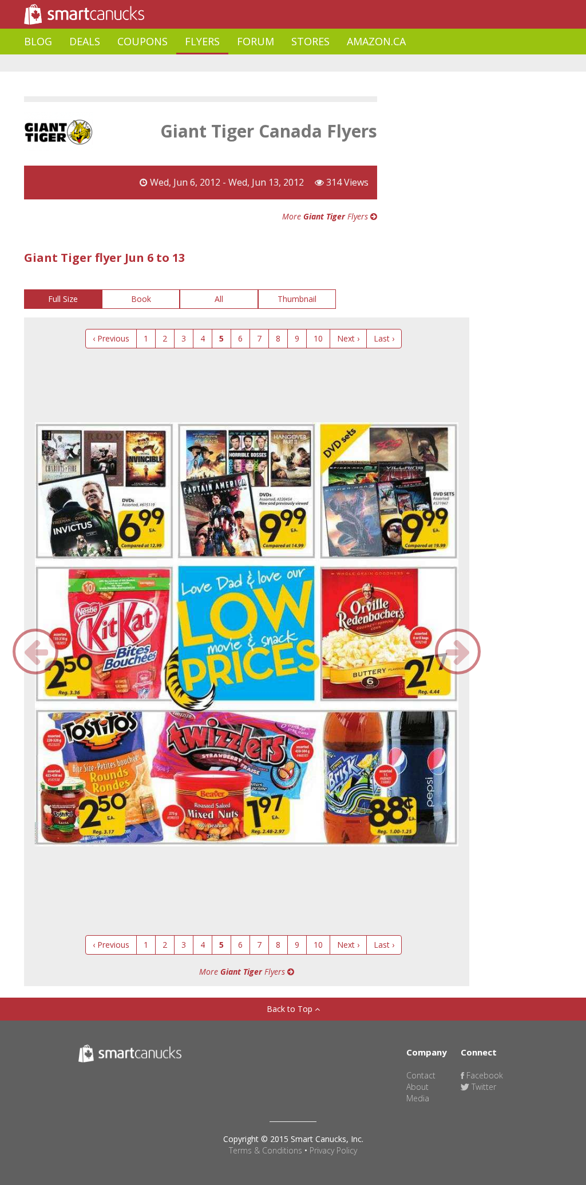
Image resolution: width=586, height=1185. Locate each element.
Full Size (63, 298)
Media (417, 1098)
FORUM (255, 41)
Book (141, 298)
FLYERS (202, 41)
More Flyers (326, 216)
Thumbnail (297, 298)
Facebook (483, 1075)
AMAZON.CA (376, 41)
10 (318, 338)
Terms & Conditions (265, 1150)
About (417, 1086)
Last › (384, 338)
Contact (420, 1075)
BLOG (38, 41)
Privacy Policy (333, 1150)
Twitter (482, 1086)
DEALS (84, 41)
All (219, 298)
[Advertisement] (232, 63)
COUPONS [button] (142, 41)
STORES (310, 41)
